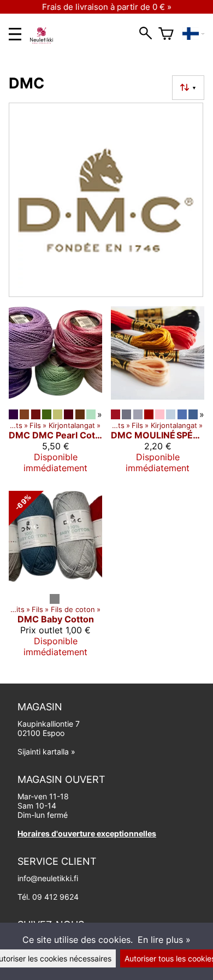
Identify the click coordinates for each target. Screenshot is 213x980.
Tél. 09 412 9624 (48, 896)
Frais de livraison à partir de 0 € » (106, 7)
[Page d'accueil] (46, 40)
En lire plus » (164, 939)
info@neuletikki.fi (47, 878)
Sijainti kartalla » (46, 751)
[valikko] (15, 34)
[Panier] (166, 34)
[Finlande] (193, 34)
